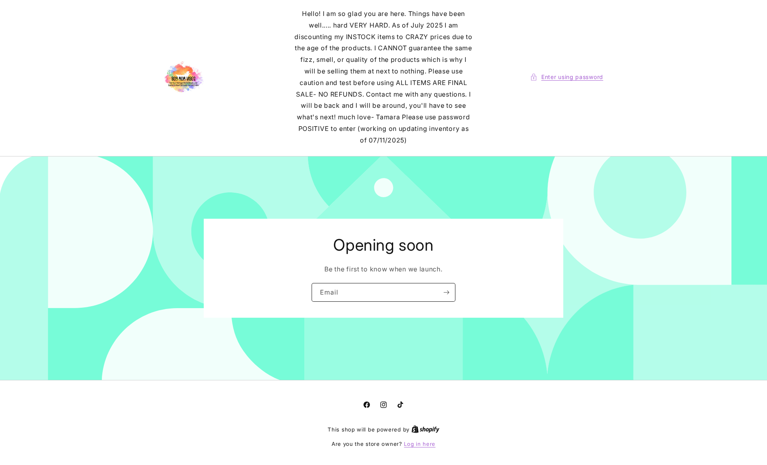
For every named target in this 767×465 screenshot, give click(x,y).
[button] (566, 77)
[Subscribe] (446, 292)
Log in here (419, 444)
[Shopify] (425, 429)
